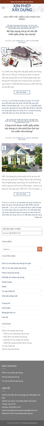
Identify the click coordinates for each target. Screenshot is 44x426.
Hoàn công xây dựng (10, 272)
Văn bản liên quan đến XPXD (28, 121)
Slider (4, 286)
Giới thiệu (6, 308)
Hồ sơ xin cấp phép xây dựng (17, 119)
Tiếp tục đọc (22, 92)
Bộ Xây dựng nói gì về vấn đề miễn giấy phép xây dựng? (22, 33)
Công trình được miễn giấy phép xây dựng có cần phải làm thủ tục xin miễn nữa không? (22, 128)
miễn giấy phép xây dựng (10, 113)
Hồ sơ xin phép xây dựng (12, 372)
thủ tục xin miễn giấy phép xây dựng (29, 215)
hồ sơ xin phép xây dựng (32, 110)
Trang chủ (6, 303)
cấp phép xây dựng (15, 108)
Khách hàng (7, 282)
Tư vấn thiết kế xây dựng (12, 381)
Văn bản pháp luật (28, 28)
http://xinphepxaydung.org (21, 413)
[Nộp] (39, 249)
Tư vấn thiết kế (8, 291)
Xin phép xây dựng (22, 8)
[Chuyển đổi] (41, 268)
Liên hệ (5, 317)
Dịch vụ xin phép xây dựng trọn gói (16, 263)
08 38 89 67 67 (15, 233)
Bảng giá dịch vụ (8, 312)
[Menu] (3, 8)
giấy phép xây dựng (16, 110)
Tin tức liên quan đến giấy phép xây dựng (21, 26)
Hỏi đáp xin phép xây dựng (17, 25)
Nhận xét (38, 217)
